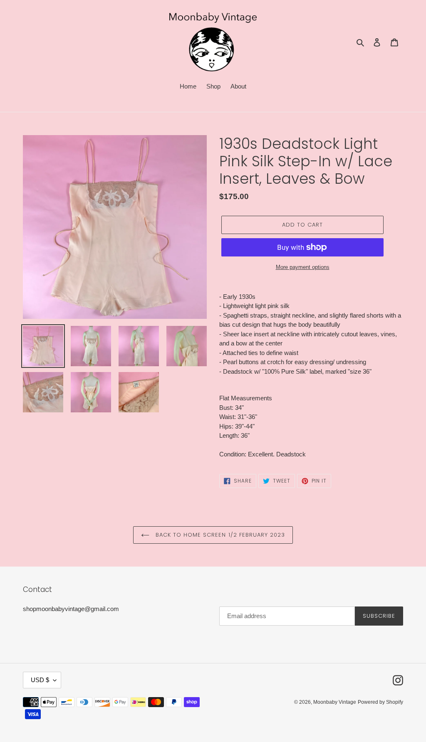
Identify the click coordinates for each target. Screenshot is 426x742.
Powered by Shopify (380, 702)
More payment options (302, 267)
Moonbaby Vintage (334, 702)
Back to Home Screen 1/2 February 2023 (219, 535)
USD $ (40, 679)
